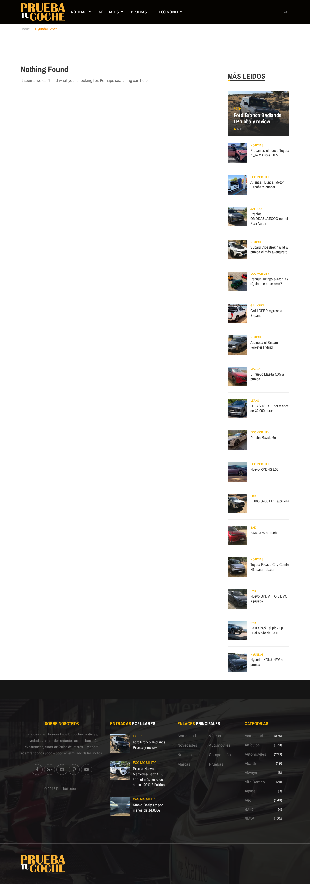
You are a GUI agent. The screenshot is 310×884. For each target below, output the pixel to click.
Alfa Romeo (255, 782)
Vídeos (215, 736)
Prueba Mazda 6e (263, 437)
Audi (248, 800)
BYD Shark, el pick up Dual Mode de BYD (266, 630)
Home (25, 28)
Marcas (184, 764)
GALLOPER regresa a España (266, 313)
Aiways (251, 773)
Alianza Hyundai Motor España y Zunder (267, 185)
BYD (253, 591)
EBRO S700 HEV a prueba (269, 501)
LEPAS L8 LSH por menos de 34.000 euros (269, 408)
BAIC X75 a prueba (264, 532)
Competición (220, 755)
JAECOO (256, 209)
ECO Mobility (170, 12)
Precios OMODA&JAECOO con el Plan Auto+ (269, 218)
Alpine (250, 791)
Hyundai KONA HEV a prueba (266, 662)
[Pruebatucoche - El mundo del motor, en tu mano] (43, 12)
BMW (249, 819)
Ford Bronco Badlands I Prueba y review (257, 118)
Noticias (79, 12)
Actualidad (187, 736)
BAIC (253, 527)
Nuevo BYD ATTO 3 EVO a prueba (268, 599)
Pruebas (139, 12)
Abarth (250, 764)
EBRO (253, 496)
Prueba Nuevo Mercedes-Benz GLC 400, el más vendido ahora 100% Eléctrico (149, 776)
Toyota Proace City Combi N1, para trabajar (269, 567)
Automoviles (220, 745)
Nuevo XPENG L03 (264, 469)
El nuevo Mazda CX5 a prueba (267, 376)
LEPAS (254, 401)
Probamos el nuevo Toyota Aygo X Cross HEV (269, 153)
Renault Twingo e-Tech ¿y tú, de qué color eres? (269, 281)
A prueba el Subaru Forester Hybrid (264, 345)
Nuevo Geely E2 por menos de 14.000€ (148, 807)
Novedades (109, 12)
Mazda (255, 369)
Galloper (257, 305)
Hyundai (256, 654)
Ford (237, 108)
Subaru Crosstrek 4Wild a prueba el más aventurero (269, 249)
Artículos (252, 745)
